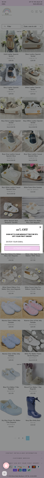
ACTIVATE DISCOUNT (22, 248)
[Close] (40, 227)
